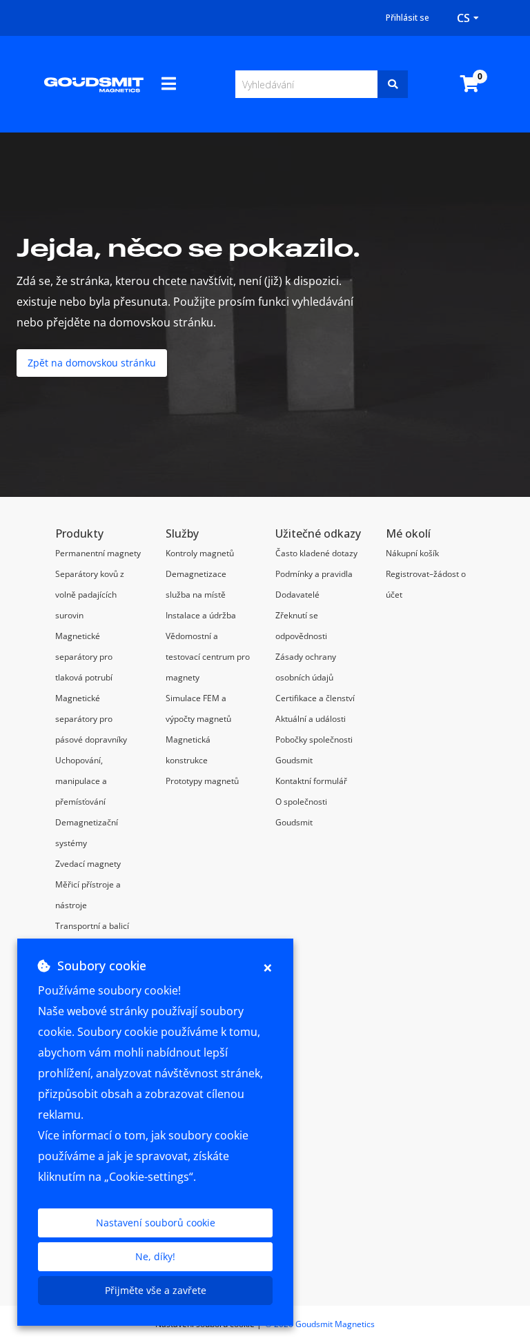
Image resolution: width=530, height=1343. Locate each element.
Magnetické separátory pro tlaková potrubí (83, 656)
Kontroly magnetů (200, 553)
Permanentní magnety (98, 553)
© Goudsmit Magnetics (320, 1324)
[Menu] (168, 83)
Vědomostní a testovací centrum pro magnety (208, 656)
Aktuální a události (310, 719)
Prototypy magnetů (202, 781)
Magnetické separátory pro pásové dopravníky (91, 718)
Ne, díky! (155, 1256)
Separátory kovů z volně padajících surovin (89, 594)
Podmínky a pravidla (314, 574)
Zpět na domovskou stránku (92, 362)
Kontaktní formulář (311, 781)
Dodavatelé (297, 594)
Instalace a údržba (201, 615)
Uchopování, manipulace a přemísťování (81, 780)
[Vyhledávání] (392, 84)
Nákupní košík (412, 553)
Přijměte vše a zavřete (155, 1290)
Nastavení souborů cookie (155, 1222)
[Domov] (94, 84)
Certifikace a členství (315, 698)
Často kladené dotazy (316, 553)
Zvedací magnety (88, 864)
